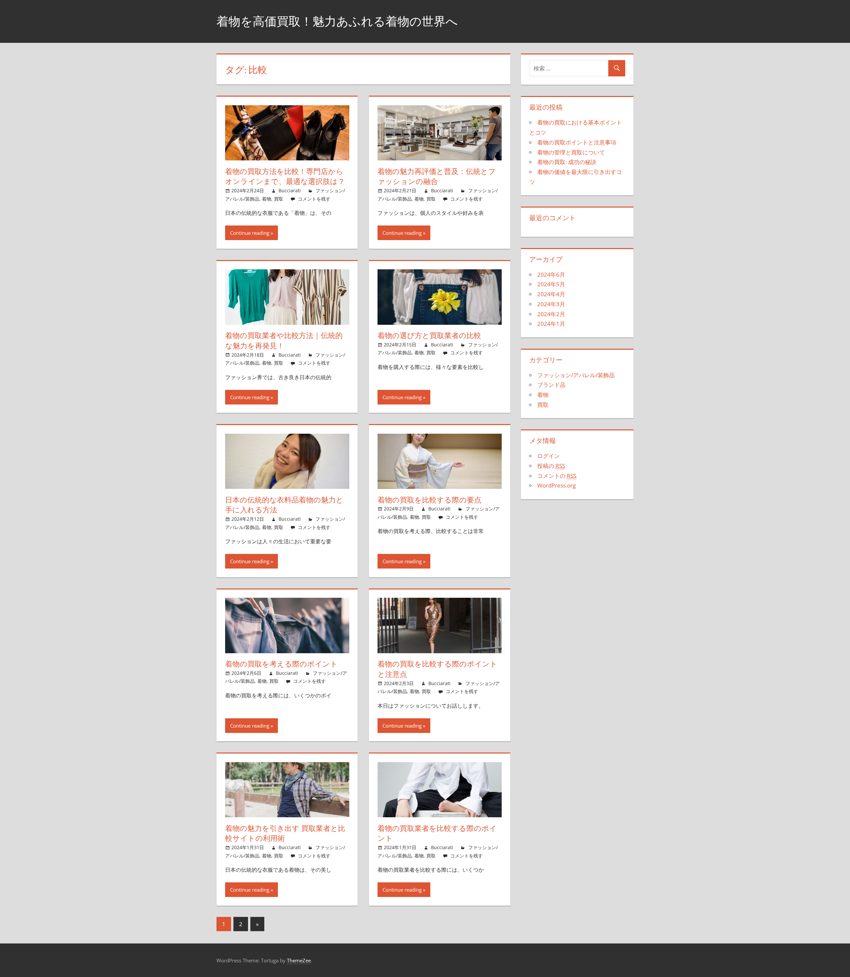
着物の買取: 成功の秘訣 (566, 162)
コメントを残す (314, 199)
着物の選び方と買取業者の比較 (429, 335)
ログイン (548, 456)
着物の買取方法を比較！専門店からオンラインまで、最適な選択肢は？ (285, 176)
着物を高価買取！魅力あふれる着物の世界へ (337, 21)
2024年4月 (551, 294)
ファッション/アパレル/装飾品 (576, 375)
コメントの (556, 476)
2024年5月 (551, 284)
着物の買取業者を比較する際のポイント (437, 833)
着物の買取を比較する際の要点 (429, 499)
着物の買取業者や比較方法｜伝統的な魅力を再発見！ (284, 340)
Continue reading (249, 232)
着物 (266, 199)
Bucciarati (290, 190)
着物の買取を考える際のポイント (281, 663)
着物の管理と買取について (571, 152)
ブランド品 (551, 385)
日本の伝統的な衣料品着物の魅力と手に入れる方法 (284, 505)
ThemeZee (299, 960)
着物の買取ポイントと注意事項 (576, 142)
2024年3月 (551, 304)
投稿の (551, 466)
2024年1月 (551, 323)
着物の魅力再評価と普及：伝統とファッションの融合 (437, 176)
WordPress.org (556, 485)
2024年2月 (551, 314)
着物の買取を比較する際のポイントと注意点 (437, 669)
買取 (278, 199)
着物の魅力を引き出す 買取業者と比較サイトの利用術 (285, 833)
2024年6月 (551, 274)
